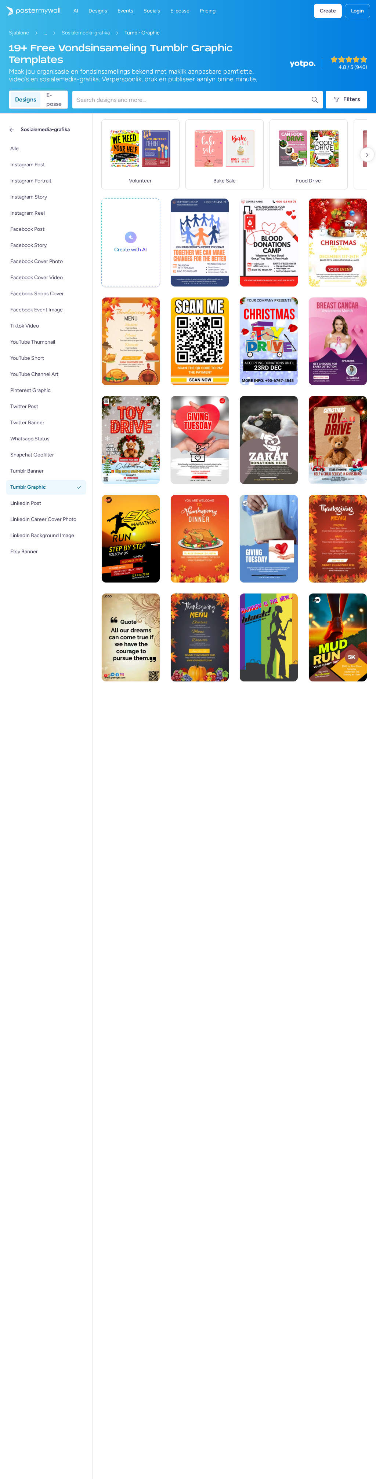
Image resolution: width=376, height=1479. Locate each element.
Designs (25, 99)
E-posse (54, 99)
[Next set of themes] (367, 154)
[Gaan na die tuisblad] (30, 11)
